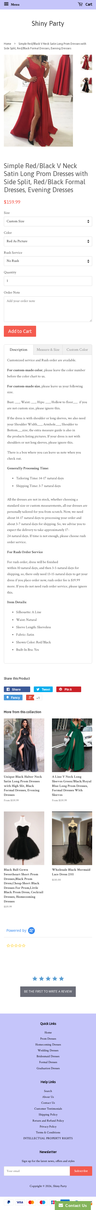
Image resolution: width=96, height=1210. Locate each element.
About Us (48, 1097)
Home (7, 43)
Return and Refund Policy (48, 1121)
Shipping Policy (48, 1114)
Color (8, 232)
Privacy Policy (48, 1126)
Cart (88, 4)
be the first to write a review (48, 991)
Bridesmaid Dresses (48, 1056)
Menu (14, 4)
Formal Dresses (48, 1062)
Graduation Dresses (48, 1068)
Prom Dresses (48, 1039)
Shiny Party (48, 23)
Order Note (12, 292)
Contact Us (48, 1103)
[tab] (19, 349)
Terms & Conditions (48, 1132)
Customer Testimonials (48, 1109)
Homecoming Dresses (48, 1044)
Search (48, 1091)
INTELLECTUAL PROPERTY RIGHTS (48, 1138)
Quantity (10, 272)
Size (7, 213)
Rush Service (13, 252)
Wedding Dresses (48, 1050)
